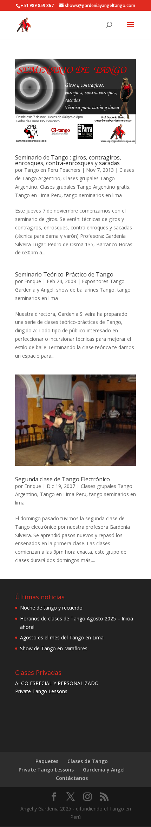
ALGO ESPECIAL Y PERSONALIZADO (57, 683)
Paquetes (46, 761)
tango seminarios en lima (93, 195)
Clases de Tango (87, 761)
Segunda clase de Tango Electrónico (62, 479)
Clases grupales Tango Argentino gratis (84, 186)
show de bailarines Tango (85, 289)
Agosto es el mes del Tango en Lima (62, 637)
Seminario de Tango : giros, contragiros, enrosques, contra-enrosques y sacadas (68, 160)
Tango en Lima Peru (38, 195)
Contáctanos (72, 778)
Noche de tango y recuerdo (51, 607)
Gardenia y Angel (104, 769)
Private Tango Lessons (41, 691)
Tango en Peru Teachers (52, 170)
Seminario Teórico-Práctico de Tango (64, 274)
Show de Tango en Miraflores (53, 648)
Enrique (32, 281)
